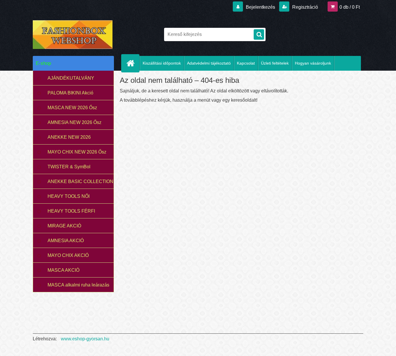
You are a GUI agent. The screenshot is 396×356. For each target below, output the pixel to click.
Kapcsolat (246, 63)
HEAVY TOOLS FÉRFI (71, 211)
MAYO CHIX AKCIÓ (68, 255)
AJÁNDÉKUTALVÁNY (71, 78)
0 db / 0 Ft (349, 7)
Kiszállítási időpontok (162, 63)
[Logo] (72, 34)
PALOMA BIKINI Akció (70, 92)
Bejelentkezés (260, 7)
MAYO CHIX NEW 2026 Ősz (77, 151)
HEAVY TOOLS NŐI (69, 196)
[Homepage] (132, 63)
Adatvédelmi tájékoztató (209, 63)
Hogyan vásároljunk (313, 63)
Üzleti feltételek (275, 63)
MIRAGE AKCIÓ (64, 225)
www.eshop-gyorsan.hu (85, 338)
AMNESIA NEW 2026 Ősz (74, 122)
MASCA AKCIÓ (63, 270)
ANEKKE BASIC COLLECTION (80, 181)
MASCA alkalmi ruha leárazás (78, 284)
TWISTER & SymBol (69, 166)
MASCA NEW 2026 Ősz (72, 107)
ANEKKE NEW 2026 (69, 137)
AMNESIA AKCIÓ (66, 240)
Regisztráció (304, 7)
